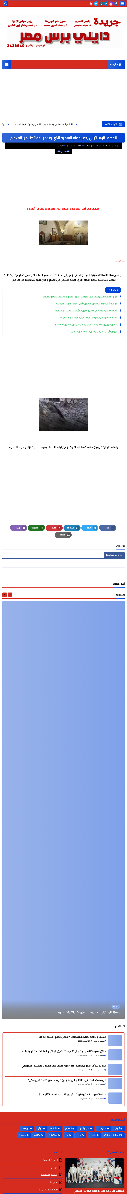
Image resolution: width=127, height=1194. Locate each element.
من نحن (54, 1167)
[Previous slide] (10, 595)
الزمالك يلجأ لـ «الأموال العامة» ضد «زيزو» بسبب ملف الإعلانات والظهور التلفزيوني (64, 1065)
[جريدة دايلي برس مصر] (63, 30)
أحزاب (117, 1128)
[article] (63, 810)
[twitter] (96, 3)
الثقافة (53, 1128)
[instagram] (111, 3)
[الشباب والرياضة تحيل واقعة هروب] (115, 1040)
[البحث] (5, 3)
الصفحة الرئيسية (74, 145)
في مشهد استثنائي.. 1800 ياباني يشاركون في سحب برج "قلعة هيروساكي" (67, 1080)
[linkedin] (106, 3)
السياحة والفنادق (112, 1135)
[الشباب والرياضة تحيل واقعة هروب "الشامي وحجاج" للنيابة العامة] (94, 1173)
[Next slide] (4, 595)
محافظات (53, 1135)
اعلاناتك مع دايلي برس (48, 1190)
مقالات (37, 1135)
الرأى (39, 1128)
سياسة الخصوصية (49, 1175)
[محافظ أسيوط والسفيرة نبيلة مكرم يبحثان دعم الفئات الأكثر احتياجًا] (115, 1098)
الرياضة (26, 1128)
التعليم (68, 1128)
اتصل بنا (54, 1182)
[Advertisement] (63, 98)
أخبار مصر (102, 1128)
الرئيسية (114, 65)
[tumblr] (101, 3)
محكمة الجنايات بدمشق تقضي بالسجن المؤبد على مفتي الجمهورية (86, 311)
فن (67, 1135)
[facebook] (116, 3)
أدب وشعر (84, 1128)
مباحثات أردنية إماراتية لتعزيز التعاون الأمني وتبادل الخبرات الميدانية (86, 304)
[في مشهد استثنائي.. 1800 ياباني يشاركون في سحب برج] (115, 1083)
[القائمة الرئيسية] (6, 64)
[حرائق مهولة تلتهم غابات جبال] (115, 1054)
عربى (61, 145)
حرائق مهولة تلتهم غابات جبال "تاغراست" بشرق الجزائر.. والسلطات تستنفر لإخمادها (79, 297)
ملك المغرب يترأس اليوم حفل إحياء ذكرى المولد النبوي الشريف (88, 318)
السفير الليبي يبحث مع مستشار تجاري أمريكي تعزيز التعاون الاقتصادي (86, 324)
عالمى (93, 1135)
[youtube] (91, 3)
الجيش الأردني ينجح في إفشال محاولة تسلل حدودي (94, 331)
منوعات (22, 1135)
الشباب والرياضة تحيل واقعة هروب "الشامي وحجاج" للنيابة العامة (74, 124)
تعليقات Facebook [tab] (114, 555)
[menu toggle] (122, 3)
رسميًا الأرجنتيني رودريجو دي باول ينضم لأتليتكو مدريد (88, 1012)
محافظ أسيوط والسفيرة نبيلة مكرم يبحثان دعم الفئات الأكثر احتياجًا (72, 1094)
